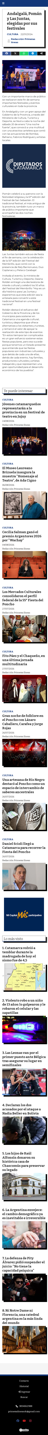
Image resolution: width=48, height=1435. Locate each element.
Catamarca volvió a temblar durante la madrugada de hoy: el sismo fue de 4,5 (19, 954)
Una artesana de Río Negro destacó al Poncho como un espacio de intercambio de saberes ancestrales (23, 786)
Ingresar (25, 1391)
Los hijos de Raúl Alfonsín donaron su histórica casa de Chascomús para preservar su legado (23, 1161)
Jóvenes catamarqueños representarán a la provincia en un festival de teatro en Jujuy (23, 410)
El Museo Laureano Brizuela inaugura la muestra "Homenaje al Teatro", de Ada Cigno (20, 474)
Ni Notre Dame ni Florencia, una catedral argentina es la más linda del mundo (22, 1317)
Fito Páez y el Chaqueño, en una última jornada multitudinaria (23, 660)
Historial (24, 1386)
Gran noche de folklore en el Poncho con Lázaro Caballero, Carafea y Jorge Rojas (22, 722)
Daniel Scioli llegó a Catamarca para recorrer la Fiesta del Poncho (23, 848)
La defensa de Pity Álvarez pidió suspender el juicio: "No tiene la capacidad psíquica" (23, 1264)
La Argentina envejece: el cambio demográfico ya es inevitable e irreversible (23, 1214)
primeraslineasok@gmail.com (24, 1411)
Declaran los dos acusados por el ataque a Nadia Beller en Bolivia (21, 1109)
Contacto (24, 1380)
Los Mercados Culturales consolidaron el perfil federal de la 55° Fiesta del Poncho (22, 598)
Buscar (24, 1397)
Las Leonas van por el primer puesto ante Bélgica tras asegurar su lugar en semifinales (24, 1059)
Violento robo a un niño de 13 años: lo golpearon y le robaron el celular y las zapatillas (23, 1006)
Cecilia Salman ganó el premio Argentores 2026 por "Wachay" (21, 536)
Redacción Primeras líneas (23, 41)
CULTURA (12, 34)
